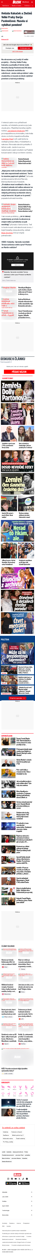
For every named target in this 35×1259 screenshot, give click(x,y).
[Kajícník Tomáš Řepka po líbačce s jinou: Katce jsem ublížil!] (8, 901)
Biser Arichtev (7, 233)
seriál (3, 1152)
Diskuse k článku (13, 358)
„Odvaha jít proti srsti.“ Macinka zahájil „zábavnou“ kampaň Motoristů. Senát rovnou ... (25, 690)
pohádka (27, 1155)
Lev (26, 1089)
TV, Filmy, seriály (8, 1142)
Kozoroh (20, 1095)
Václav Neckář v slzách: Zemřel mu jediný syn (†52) (24, 762)
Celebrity (5, 1132)
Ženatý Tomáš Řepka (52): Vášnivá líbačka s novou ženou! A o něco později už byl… (23, 741)
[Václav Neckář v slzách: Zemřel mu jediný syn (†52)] (8, 763)
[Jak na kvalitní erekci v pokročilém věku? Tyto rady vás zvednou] (8, 784)
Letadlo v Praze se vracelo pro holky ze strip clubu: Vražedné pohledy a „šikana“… (23, 870)
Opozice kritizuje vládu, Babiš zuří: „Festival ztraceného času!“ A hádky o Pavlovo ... (25, 670)
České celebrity (20, 1138)
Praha (26, 1152)
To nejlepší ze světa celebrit (13, 1128)
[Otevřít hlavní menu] (2, 2)
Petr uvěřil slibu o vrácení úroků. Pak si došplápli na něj (23, 771)
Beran (3, 1089)
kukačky (9, 1152)
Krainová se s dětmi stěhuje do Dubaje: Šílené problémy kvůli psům (23, 849)
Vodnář (26, 1095)
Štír (9, 1095)
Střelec (14, 1095)
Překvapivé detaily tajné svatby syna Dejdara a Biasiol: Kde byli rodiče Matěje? (24, 752)
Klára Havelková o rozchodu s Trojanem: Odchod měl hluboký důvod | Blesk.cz (23, 794)
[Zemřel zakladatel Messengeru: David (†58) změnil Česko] (8, 881)
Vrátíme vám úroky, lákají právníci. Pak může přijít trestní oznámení (22, 815)
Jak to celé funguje (17, 51)
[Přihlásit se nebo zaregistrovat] (32, 2)
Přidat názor (19, 372)
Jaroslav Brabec (16, 1158)
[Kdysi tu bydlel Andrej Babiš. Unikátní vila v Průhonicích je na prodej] (8, 891)
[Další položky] (32, 5)
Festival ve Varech (16, 1132)
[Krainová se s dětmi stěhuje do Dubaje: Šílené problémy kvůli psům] (8, 849)
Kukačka (24, 1158)
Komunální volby (6, 694)
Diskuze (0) (4, 39)
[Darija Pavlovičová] (16, 30)
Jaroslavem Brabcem (16, 131)
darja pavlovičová (18, 1152)
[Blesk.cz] (17, 2)
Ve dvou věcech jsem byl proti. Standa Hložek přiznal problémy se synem (24, 805)
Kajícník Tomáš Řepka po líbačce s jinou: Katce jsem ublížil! (24, 900)
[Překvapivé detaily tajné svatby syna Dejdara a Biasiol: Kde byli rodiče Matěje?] (8, 752)
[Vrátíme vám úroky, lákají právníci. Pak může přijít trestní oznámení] (8, 815)
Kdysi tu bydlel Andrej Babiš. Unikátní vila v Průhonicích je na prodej (24, 890)
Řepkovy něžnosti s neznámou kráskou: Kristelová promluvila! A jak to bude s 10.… (24, 839)
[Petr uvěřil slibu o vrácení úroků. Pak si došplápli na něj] (8, 773)
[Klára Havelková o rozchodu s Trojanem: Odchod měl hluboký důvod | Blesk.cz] (8, 794)
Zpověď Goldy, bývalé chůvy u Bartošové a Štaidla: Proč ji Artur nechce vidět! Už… (23, 860)
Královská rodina (8, 1138)
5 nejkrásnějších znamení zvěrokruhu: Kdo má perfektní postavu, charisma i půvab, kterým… (23, 1113)
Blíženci (14, 1089)
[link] (8, 1179)
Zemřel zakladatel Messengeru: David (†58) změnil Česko (22, 880)
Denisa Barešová (6, 1161)
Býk (9, 1089)
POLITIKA (5, 639)
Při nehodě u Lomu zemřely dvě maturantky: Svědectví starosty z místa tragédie (23, 827)
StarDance (6, 1135)
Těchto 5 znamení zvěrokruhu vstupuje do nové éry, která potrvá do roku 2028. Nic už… (24, 1103)
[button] (11, 1183)
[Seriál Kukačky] (4, 30)
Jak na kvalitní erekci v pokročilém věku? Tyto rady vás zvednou (23, 783)
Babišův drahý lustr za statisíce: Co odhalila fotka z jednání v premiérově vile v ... (25, 680)
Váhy (3, 1095)
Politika (4, 673)
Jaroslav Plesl (7, 139)
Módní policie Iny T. (18, 1135)
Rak (20, 1089)
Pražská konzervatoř (8, 1155)
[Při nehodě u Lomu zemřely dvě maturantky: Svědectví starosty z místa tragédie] (8, 826)
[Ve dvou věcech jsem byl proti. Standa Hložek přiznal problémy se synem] (8, 805)
